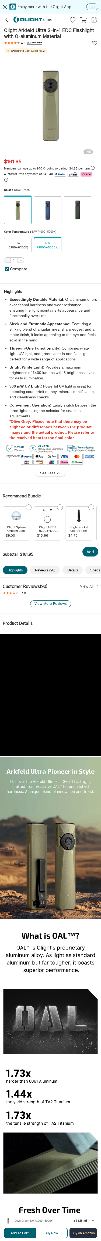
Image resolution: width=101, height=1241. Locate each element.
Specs (95, 570)
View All (86, 586)
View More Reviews (50, 604)
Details (72, 570)
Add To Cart (20, 1233)
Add (90, 552)
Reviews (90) (45, 570)
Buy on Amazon (83, 1233)
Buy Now (51, 1233)
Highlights (15, 570)
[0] (83, 20)
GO (92, 7)
